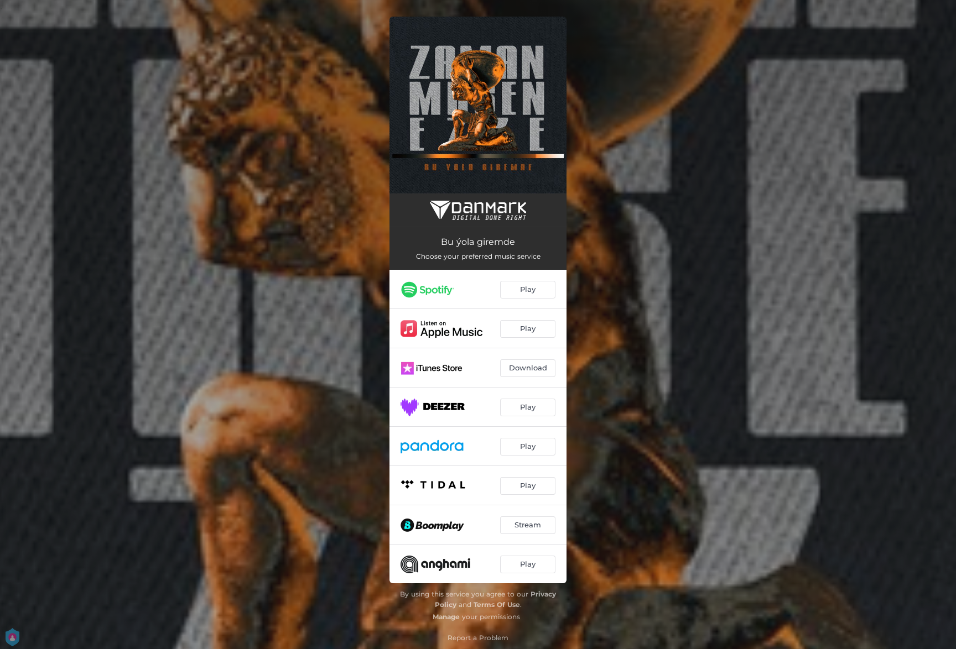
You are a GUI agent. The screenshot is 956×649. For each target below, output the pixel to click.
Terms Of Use (497, 604)
